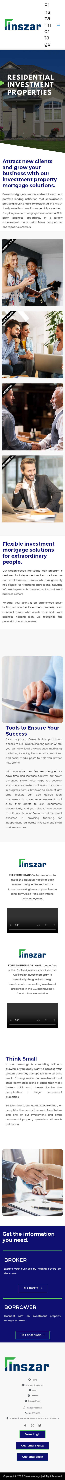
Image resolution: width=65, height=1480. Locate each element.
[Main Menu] (58, 24)
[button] (32, 1288)
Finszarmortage (47, 24)
